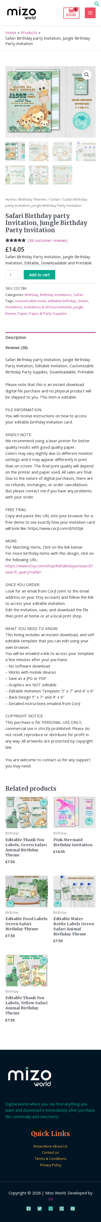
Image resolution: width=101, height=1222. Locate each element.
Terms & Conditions (51, 1158)
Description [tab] (15, 337)
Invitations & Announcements (48, 307)
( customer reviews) (48, 240)
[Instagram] (50, 1208)
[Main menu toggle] (90, 13)
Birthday (32, 294)
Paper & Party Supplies (48, 313)
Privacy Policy (50, 1165)
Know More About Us (51, 1146)
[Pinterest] (62, 1208)
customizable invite (30, 300)
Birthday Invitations (56, 294)
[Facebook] (28, 1208)
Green (83, 300)
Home (10, 199)
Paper (22, 313)
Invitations (13, 307)
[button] (97, 5)
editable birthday (62, 300)
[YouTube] (73, 1208)
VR (50, 1199)
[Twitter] (39, 1208)
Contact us (50, 1152)
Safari (55, 199)
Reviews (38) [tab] (16, 347)
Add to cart (39, 274)
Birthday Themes (33, 199)
